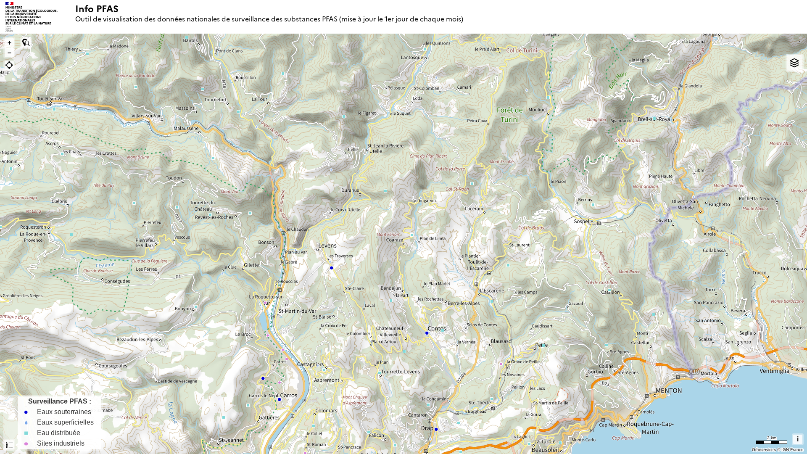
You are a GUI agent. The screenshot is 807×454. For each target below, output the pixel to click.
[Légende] (9, 444)
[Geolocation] (9, 65)
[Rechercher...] (26, 43)
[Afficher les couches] (794, 63)
